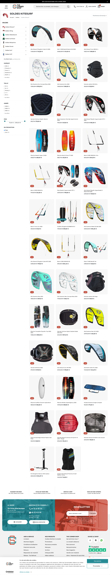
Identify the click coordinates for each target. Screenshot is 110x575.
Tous (6, 130)
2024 (7, 110)
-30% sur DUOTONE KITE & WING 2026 (54, 1)
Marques (47, 547)
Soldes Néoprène (10, 42)
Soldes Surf (8, 50)
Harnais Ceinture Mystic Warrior (39, 119)
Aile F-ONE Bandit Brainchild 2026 (66, 49)
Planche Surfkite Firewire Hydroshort (41, 402)
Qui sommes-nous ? (72, 539)
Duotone (8, 72)
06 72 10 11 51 (36, 512)
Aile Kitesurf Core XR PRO (64, 367)
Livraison (26, 539)
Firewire (8, 68)
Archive (47, 550)
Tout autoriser (97, 561)
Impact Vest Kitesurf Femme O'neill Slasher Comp (66, 474)
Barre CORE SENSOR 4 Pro (91, 155)
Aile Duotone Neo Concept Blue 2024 (67, 296)
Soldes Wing (9, 31)
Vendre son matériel (72, 552)
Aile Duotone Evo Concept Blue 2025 (40, 84)
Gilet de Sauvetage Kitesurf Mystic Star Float (41, 438)
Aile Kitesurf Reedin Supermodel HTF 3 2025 (94, 119)
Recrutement (70, 544)
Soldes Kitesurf (9, 27)
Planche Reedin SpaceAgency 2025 (66, 402)
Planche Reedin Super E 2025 (38, 155)
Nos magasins (70, 550)
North (7, 74)
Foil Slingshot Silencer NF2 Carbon (40, 473)
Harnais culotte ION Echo (90, 84)
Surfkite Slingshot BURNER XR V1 (66, 226)
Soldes (17, 17)
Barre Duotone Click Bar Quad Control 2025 (67, 119)
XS (6, 94)
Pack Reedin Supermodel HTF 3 (65, 190)
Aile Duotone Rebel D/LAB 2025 (92, 226)
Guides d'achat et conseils (53, 539)
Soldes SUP (8, 54)
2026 (7, 106)
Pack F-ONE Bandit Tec (90, 261)
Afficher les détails (24, 572)
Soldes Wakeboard (11, 34)
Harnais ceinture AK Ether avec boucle (94, 437)
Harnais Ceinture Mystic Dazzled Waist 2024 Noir (67, 332)
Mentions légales (29, 541)
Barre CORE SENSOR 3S (63, 261)
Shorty (7, 90)
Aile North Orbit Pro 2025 (91, 367)
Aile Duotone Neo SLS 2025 (91, 331)
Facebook (90, 540)
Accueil (12, 17)
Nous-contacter (40, 522)
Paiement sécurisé (29, 547)
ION (7, 66)
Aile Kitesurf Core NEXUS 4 (91, 49)
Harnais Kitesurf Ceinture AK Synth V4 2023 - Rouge (67, 438)
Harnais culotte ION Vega (90, 296)
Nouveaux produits (51, 544)
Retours (26, 550)
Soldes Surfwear (10, 38)
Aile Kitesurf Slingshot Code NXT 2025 (41, 261)
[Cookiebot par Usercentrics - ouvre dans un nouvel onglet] (9, 572)
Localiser (18, 522)
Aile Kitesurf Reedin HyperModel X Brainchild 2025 (93, 191)
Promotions (48, 541)
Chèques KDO (49, 552)
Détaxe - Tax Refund (30, 555)
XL (6, 88)
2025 (7, 108)
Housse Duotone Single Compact (93, 402)
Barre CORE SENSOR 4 (37, 190)
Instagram (96, 540)
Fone (7, 70)
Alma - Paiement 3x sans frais (75, 555)
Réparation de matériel (31, 552)
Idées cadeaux (49, 555)
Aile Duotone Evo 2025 (63, 84)
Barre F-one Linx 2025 (36, 226)
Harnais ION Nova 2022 (37, 367)
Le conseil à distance (72, 541)
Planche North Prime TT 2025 (65, 155)
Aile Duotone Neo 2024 (37, 296)
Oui (7, 132)
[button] (101, 6)
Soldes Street (9, 46)
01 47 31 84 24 (36, 509)
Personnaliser (96, 566)
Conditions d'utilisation (30, 544)
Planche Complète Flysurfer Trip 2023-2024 (41, 332)
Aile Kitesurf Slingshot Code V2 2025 (40, 49)
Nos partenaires (71, 547)
